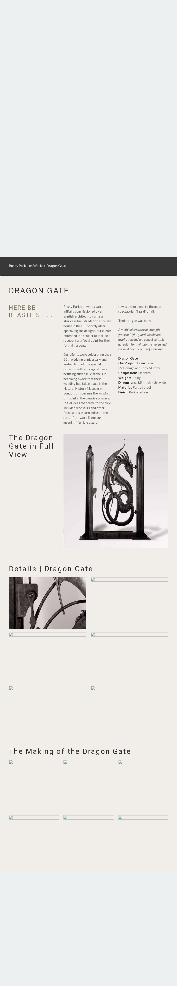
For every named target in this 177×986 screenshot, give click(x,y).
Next (162, 491)
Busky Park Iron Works (26, 265)
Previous (69, 491)
